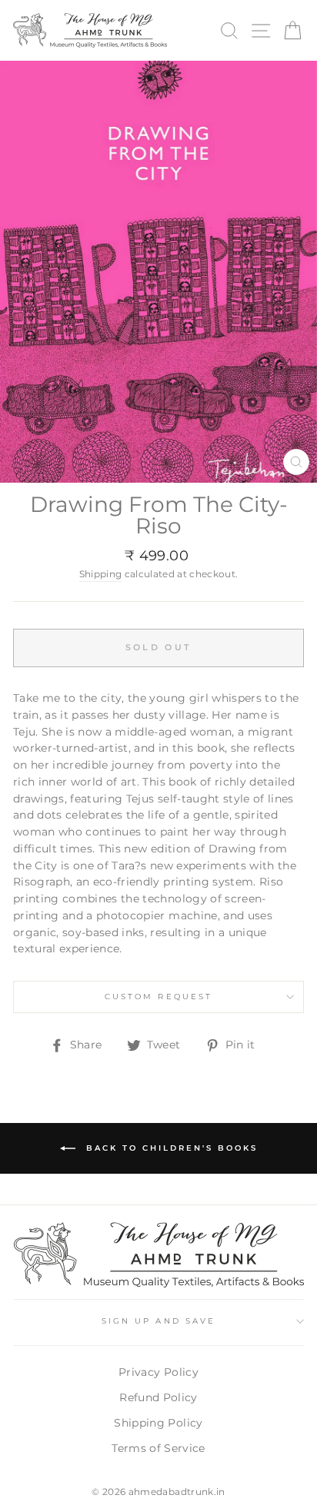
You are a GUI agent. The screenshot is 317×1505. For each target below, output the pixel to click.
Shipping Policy (158, 1423)
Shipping (100, 574)
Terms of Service (158, 1448)
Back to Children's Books (170, 1147)
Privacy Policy (158, 1372)
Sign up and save (158, 1321)
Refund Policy (158, 1397)
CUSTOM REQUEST (158, 997)
